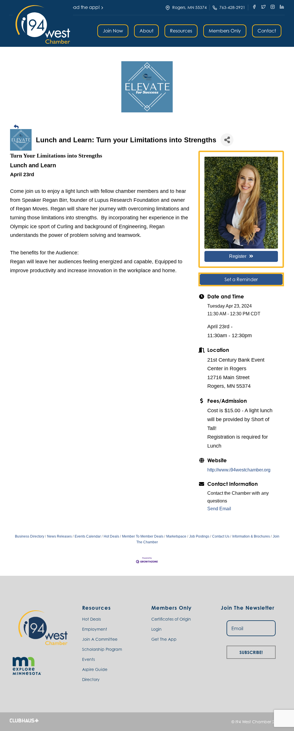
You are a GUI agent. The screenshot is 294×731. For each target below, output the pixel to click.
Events (88, 659)
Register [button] (237, 256)
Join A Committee (99, 639)
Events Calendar (88, 536)
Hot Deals (111, 536)
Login (156, 629)
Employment (94, 629)
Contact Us (220, 536)
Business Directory (29, 536)
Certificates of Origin (171, 619)
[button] (43, 24)
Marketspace (176, 536)
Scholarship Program (102, 649)
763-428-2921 (232, 7)
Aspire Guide (94, 669)
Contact (267, 31)
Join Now (113, 31)
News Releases (59, 536)
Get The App (164, 639)
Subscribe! (251, 651)
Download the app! (78, 7)
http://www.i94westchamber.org (238, 469)
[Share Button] (226, 139)
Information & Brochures (251, 536)
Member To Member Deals (142, 536)
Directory (91, 679)
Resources (181, 31)
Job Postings (199, 536)
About (146, 31)
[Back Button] (149, 126)
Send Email (219, 508)
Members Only (225, 31)
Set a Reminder (241, 279)
